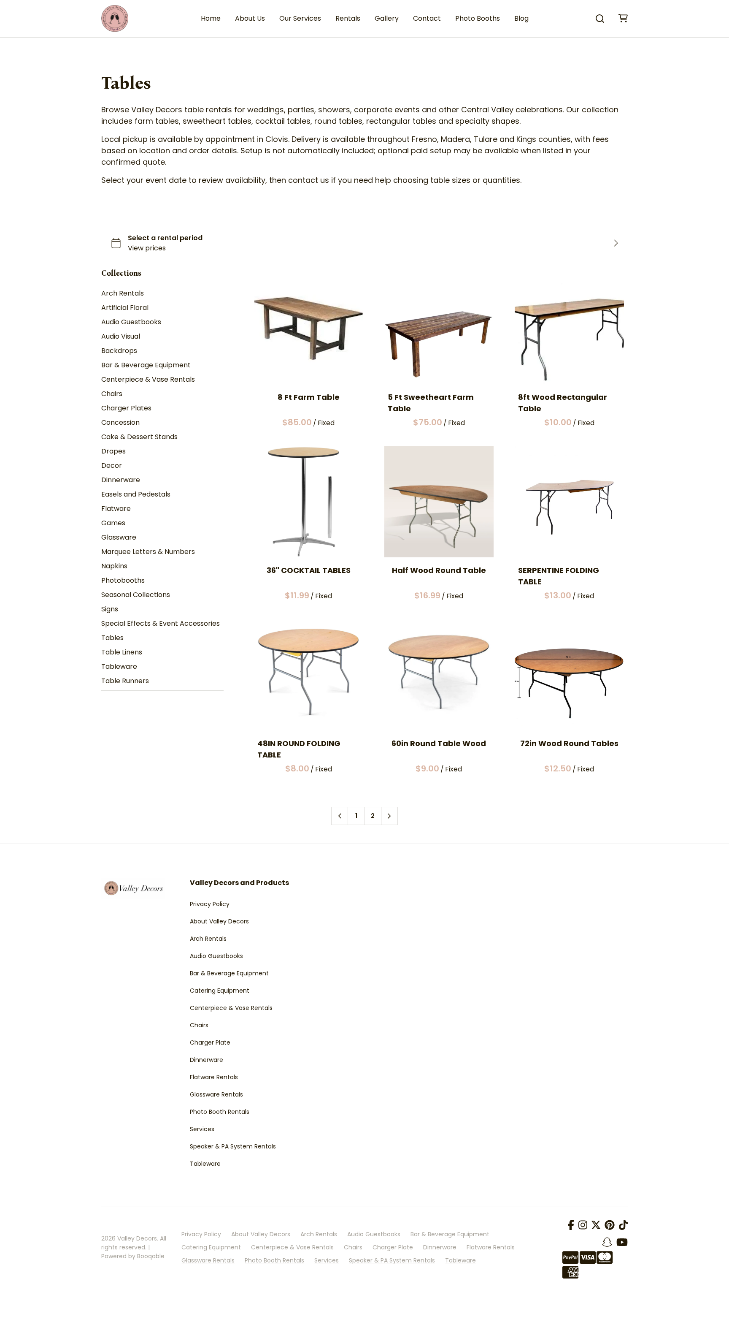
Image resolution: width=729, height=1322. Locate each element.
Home (211, 18)
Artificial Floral (124, 308)
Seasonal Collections (135, 595)
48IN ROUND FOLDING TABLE (298, 749)
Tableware (119, 667)
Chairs (111, 394)
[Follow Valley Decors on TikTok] (623, 1225)
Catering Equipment (219, 990)
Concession (120, 423)
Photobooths (123, 581)
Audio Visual (120, 337)
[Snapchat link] (607, 1242)
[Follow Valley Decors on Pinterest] (610, 1225)
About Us (250, 18)
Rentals (347, 18)
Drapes (113, 451)
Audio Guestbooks (131, 322)
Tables (112, 638)
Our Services (300, 18)
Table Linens (121, 652)
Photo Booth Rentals (219, 1112)
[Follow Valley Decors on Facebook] (571, 1225)
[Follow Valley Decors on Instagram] (582, 1225)
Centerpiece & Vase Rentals (148, 380)
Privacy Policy (210, 904)
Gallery (387, 18)
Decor (111, 466)
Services (202, 1129)
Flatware (116, 509)
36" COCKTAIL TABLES (309, 570)
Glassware (118, 538)
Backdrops (119, 351)
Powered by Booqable (133, 1256)
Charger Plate (210, 1042)
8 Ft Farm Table (309, 397)
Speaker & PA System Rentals (233, 1146)
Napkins (114, 566)
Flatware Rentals (214, 1077)
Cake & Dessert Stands (139, 437)
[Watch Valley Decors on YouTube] (622, 1242)
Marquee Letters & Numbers (148, 552)
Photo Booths (477, 18)
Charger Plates (126, 408)
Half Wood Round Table (439, 570)
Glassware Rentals (216, 1094)
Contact (427, 18)
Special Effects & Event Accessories (160, 624)
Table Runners (125, 681)
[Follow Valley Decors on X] (595, 1225)
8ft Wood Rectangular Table (562, 403)
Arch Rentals (122, 294)
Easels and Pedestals (135, 494)
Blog (521, 18)
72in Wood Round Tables (569, 743)
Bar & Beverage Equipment (146, 365)
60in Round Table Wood (439, 743)
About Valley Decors (219, 921)
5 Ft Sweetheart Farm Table (431, 403)
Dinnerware (120, 480)
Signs (109, 609)
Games (113, 523)
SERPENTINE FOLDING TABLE (558, 576)
